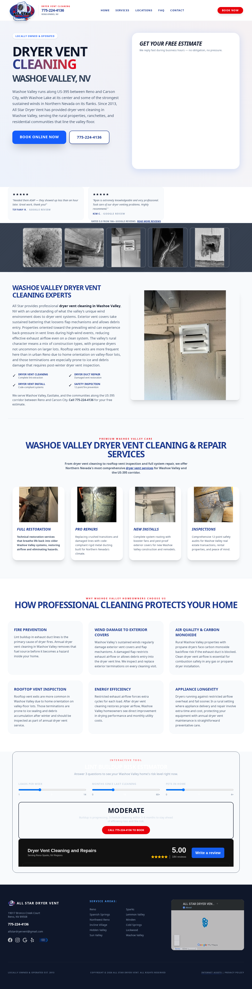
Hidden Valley (98, 930)
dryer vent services (139, 468)
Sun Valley (96, 935)
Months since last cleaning (114, 784)
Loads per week (30, 784)
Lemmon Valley (135, 914)
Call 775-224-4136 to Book (126, 830)
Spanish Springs (100, 914)
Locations (144, 10)
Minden (131, 919)
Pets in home (176, 784)
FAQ (161, 10)
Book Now (230, 10)
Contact (177, 10)
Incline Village (98, 925)
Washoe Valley (135, 935)
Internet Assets (211, 972)
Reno (93, 909)
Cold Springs (134, 925)
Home (105, 10)
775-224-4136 (53, 10)
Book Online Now (39, 136)
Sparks (130, 909)
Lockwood (132, 930)
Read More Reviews (149, 221)
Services (122, 10)
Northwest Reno (100, 919)
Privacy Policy (234, 972)
